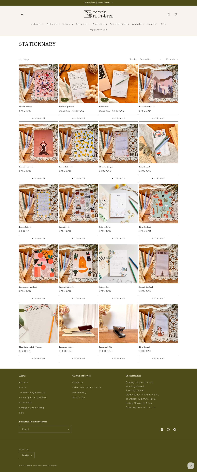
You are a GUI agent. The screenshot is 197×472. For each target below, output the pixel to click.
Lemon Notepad (25, 227)
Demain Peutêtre (33, 465)
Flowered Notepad (106, 167)
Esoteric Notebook (26, 167)
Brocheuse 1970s (105, 347)
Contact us (77, 382)
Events (22, 387)
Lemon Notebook (65, 167)
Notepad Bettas (104, 227)
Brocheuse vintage (66, 347)
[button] (22, 14)
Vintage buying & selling (31, 407)
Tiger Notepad (144, 347)
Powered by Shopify (48, 465)
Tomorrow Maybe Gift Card (32, 392)
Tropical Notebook (66, 287)
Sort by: (133, 59)
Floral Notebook (25, 106)
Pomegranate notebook (28, 287)
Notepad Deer (104, 287)
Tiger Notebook (145, 227)
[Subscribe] (68, 429)
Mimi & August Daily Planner (30, 347)
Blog (21, 412)
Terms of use (78, 397)
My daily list (104, 106)
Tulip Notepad (144, 167)
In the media (25, 402)
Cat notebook (64, 227)
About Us (23, 382)
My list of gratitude (66, 106)
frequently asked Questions (33, 397)
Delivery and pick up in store (86, 387)
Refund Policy (79, 392)
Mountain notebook (146, 106)
